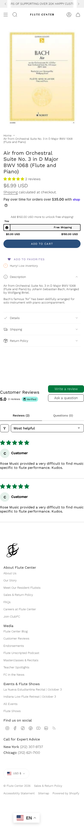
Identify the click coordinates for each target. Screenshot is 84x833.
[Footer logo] (12, 550)
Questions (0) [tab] (63, 415)
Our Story (10, 580)
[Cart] (77, 15)
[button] (14, 179)
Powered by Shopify (66, 793)
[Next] (79, 4)
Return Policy (19, 340)
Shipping (10, 192)
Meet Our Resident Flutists (21, 587)
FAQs (7, 602)
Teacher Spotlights (16, 667)
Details (15, 318)
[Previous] (5, 4)
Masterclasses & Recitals (20, 660)
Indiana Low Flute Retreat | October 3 (29, 696)
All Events (10, 704)
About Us (9, 573)
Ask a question (66, 398)
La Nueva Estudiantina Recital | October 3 (32, 689)
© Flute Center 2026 (17, 785)
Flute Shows (12, 711)
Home (7, 135)
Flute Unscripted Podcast (21, 653)
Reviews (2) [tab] (21, 415)
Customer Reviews (16, 638)
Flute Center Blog (15, 631)
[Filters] (4, 428)
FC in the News (13, 674)
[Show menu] (5, 15)
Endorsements (13, 645)
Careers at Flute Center (19, 609)
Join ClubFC (11, 616)
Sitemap (43, 793)
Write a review (66, 389)
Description (18, 277)
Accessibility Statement (19, 793)
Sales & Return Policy (18, 594)
